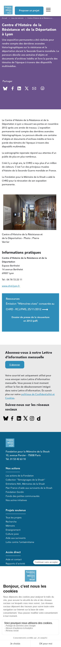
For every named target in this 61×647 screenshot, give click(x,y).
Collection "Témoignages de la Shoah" (25, 480)
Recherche (11, 521)
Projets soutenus (16, 510)
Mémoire (10, 526)
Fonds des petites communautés (22, 496)
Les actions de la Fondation (20, 475)
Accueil (4, 18)
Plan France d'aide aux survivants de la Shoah (29, 488)
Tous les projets (13, 517)
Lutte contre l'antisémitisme (20, 542)
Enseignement (13, 530)
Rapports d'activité (15, 563)
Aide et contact (14, 559)
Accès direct (13, 552)
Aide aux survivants (16, 538)
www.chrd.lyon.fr (11, 286)
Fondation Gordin (15, 492)
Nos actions (13, 468)
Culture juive (12, 534)
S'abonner (14, 365)
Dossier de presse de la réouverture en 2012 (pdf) (30, 319)
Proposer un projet (29, 10)
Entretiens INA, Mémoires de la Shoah (25, 484)
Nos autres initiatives (16, 500)
